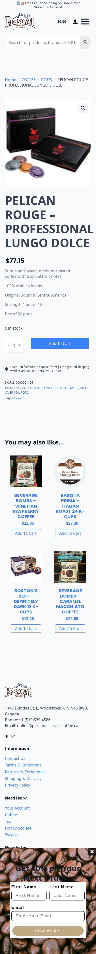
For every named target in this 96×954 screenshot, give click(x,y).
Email (17, 907)
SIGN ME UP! (48, 931)
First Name (23, 887)
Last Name (61, 887)
